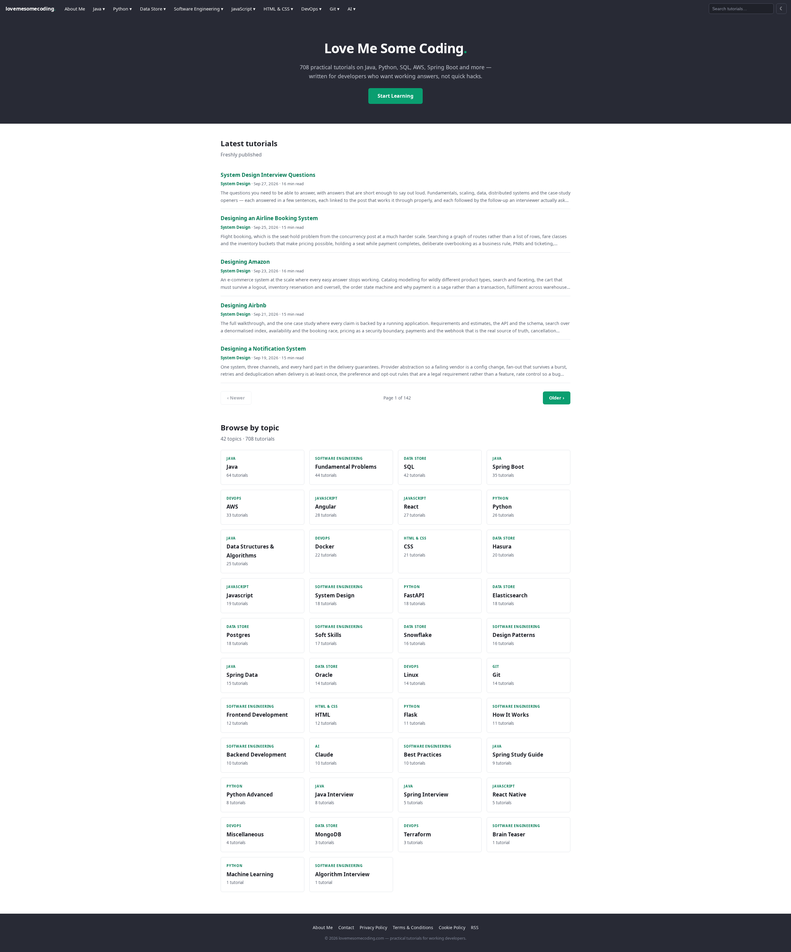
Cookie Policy (452, 927)
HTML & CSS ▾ (278, 9)
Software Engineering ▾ (198, 9)
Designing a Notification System (263, 348)
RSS (475, 927)
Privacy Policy (373, 927)
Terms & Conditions (413, 927)
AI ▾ (352, 9)
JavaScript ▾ (243, 9)
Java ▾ (99, 9)
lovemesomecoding (31, 8)
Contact (346, 927)
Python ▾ (122, 9)
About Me (75, 9)
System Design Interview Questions (268, 174)
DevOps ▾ (311, 9)
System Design (236, 183)
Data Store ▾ (153, 9)
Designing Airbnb (243, 305)
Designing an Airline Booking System (269, 218)
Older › (556, 398)
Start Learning (395, 95)
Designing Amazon (245, 261)
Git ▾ (335, 9)
